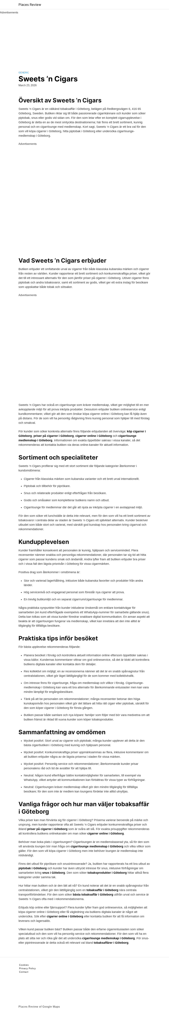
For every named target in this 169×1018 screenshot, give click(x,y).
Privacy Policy (27, 968)
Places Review (29, 4)
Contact (23, 972)
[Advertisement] (84, 39)
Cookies (24, 965)
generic (23, 72)
